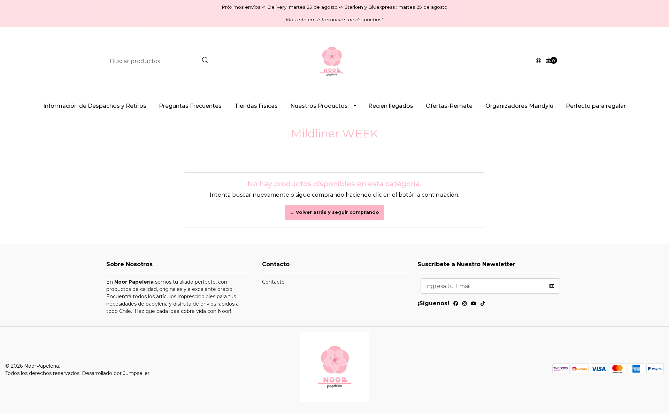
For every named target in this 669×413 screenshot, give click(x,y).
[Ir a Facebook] (455, 304)
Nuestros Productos (319, 106)
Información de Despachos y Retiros (94, 106)
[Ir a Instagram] (464, 304)
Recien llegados (390, 106)
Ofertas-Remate (449, 106)
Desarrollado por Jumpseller (115, 373)
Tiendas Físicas (256, 106)
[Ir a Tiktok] (482, 304)
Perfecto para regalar (596, 106)
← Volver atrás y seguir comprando (334, 212)
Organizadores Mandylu (519, 106)
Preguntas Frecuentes (190, 106)
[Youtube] (473, 304)
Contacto (273, 282)
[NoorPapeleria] (334, 61)
